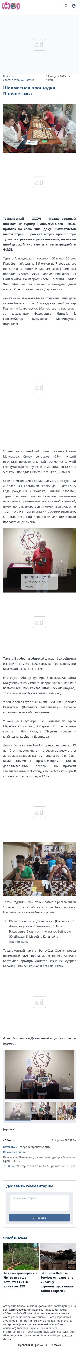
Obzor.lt (21, 1309)
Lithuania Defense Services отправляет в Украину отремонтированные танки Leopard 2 (57, 1282)
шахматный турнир (47, 1157)
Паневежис (26, 1157)
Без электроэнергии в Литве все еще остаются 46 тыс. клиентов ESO (20, 1279)
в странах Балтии (23, 80)
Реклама (56, 1345)
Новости (8, 76)
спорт (6, 80)
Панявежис (10, 1157)
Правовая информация (33, 1345)
